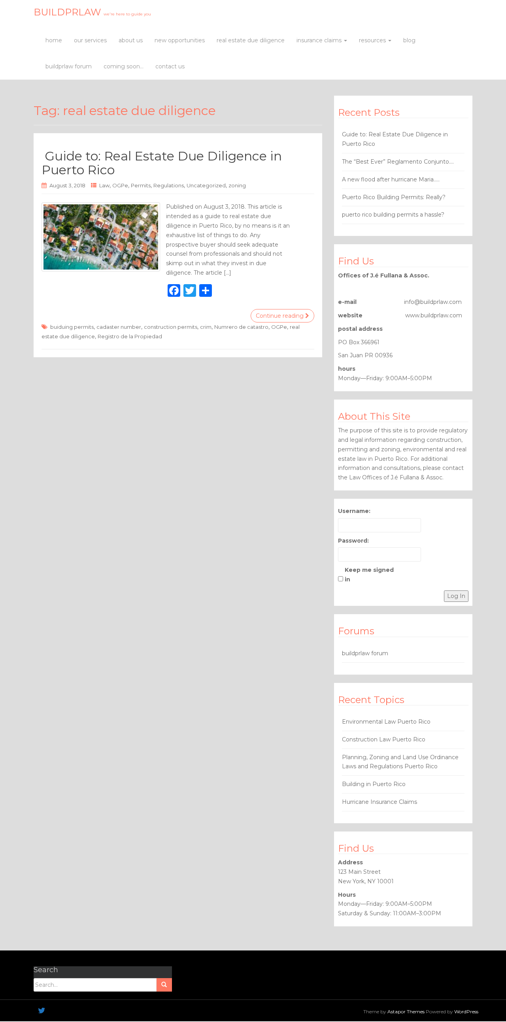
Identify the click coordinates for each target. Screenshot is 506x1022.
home (53, 40)
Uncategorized (206, 185)
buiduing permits (72, 327)
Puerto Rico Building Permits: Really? (394, 197)
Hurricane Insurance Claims (379, 801)
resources (373, 40)
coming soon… (123, 66)
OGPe (120, 185)
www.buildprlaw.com (433, 315)
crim (205, 327)
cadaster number (118, 327)
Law (104, 185)
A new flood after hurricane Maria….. (391, 179)
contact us (170, 66)
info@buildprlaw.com (433, 301)
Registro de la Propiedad (130, 336)
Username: (354, 511)
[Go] (164, 985)
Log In (456, 596)
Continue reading (280, 315)
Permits (141, 185)
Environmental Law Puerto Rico (386, 721)
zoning (237, 185)
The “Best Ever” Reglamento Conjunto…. (398, 161)
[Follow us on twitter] (41, 1010)
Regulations (168, 185)
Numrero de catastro (241, 327)
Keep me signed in (369, 574)
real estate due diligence (251, 40)
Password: (353, 540)
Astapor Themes (406, 1011)
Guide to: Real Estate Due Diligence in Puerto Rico (162, 162)
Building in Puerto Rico (374, 784)
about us (131, 40)
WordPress (466, 1011)
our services (90, 40)
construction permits (170, 327)
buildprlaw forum (68, 66)
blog (409, 40)
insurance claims (319, 40)
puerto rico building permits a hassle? (393, 214)
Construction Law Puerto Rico (383, 739)
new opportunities (180, 40)
